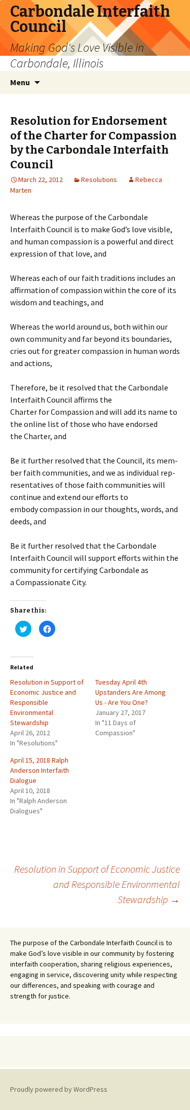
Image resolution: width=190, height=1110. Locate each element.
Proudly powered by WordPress (58, 1089)
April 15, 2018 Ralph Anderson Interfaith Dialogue (39, 770)
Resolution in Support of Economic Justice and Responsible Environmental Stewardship (47, 702)
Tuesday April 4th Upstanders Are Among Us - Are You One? (130, 692)
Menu (20, 82)
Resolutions (99, 179)
